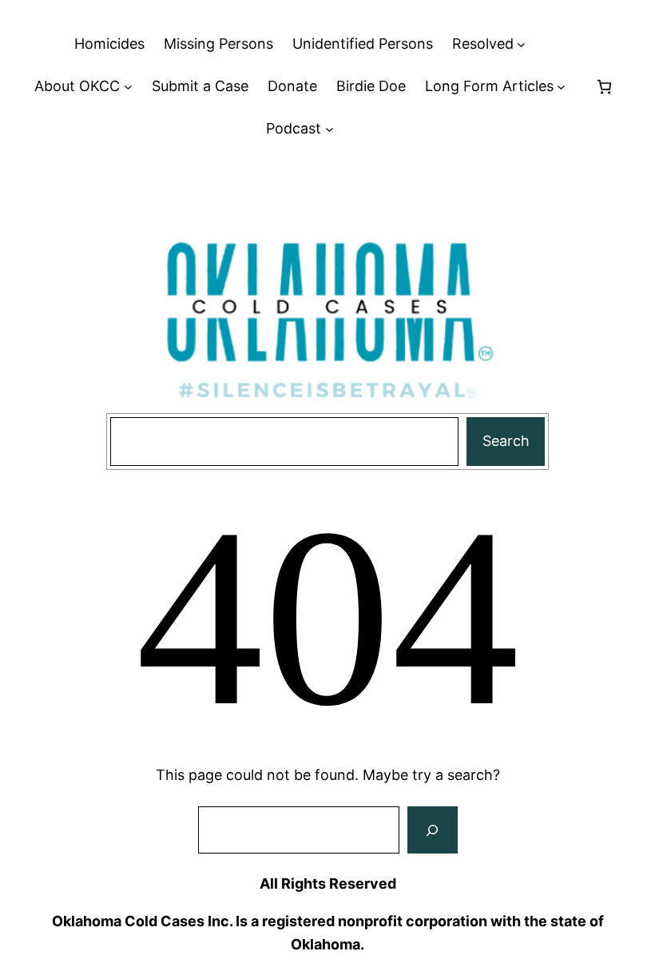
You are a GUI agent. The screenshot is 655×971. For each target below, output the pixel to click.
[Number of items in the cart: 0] (604, 87)
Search (506, 440)
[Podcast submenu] (329, 129)
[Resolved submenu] (521, 44)
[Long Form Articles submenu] (561, 86)
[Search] (432, 830)
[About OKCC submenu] (128, 86)
